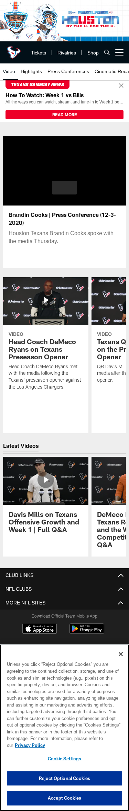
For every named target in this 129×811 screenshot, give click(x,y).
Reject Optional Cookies (64, 778)
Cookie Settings (65, 758)
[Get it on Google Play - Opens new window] (87, 632)
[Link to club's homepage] (14, 49)
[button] (64, 187)
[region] (64, 731)
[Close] (121, 86)
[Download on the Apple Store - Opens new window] (39, 629)
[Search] (107, 52)
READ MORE (64, 114)
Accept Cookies (64, 798)
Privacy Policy (83, 745)
